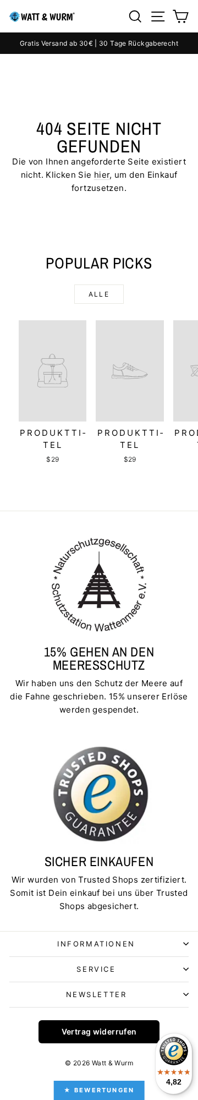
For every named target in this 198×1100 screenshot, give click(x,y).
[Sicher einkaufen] (99, 793)
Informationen (96, 943)
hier (102, 174)
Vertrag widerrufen (99, 1031)
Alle (99, 294)
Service (96, 969)
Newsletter (96, 994)
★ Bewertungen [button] (99, 1090)
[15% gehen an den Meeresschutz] (99, 584)
